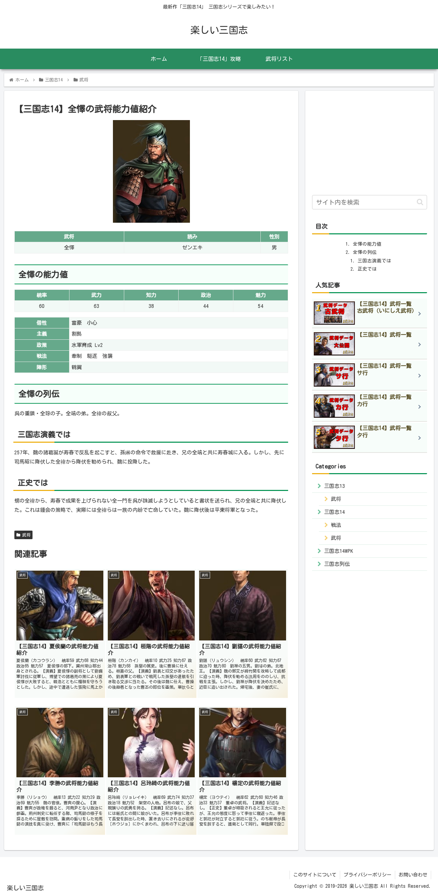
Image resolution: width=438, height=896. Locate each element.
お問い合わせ (413, 874)
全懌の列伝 (365, 252)
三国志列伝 (337, 563)
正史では (367, 269)
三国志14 (334, 511)
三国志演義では (374, 260)
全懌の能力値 (367, 244)
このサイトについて (314, 874)
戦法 (336, 524)
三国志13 (334, 485)
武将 (25, 535)
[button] (420, 202)
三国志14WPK (338, 550)
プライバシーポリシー (367, 874)
